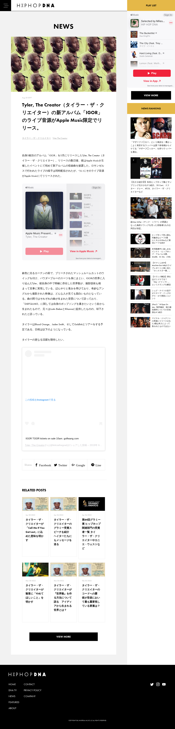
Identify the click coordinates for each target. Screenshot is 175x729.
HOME (12, 684)
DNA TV (13, 690)
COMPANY (30, 696)
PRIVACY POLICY (32, 690)
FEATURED (14, 702)
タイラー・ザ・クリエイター (36, 138)
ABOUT (12, 708)
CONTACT (29, 684)
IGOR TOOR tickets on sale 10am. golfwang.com (52, 438)
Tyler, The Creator (35, 445)
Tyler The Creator (60, 138)
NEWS (12, 696)
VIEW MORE (63, 636)
